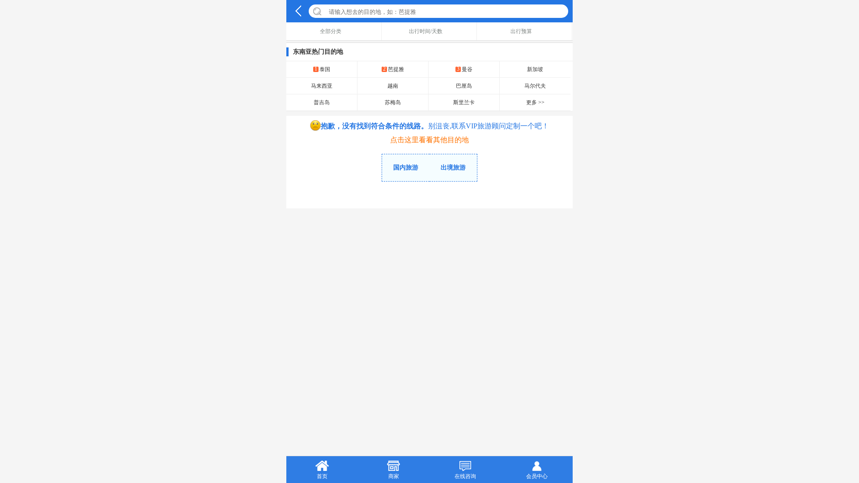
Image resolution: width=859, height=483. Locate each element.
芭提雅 (393, 69)
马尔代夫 (535, 86)
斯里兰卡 (464, 102)
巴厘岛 (464, 86)
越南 (392, 86)
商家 (393, 476)
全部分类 (330, 31)
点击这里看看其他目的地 (429, 140)
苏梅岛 (393, 102)
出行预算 (521, 31)
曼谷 (464, 69)
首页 (322, 476)
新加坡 (535, 69)
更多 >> (535, 102)
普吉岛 (322, 102)
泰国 (322, 69)
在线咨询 (465, 476)
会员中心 (537, 476)
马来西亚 (321, 86)
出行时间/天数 (425, 31)
